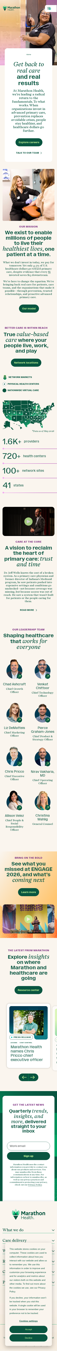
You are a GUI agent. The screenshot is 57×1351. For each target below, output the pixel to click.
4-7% (36, 265)
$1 (49, 271)
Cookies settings (28, 1321)
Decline (28, 1338)
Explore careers (29, 142)
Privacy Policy (35, 1184)
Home (28, 54)
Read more (27, 610)
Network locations (26, 362)
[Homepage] (28, 1215)
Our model (29, 308)
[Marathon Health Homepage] (11, 8)
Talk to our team (27, 153)
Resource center (28, 990)
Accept (28, 1329)
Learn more (28, 892)
